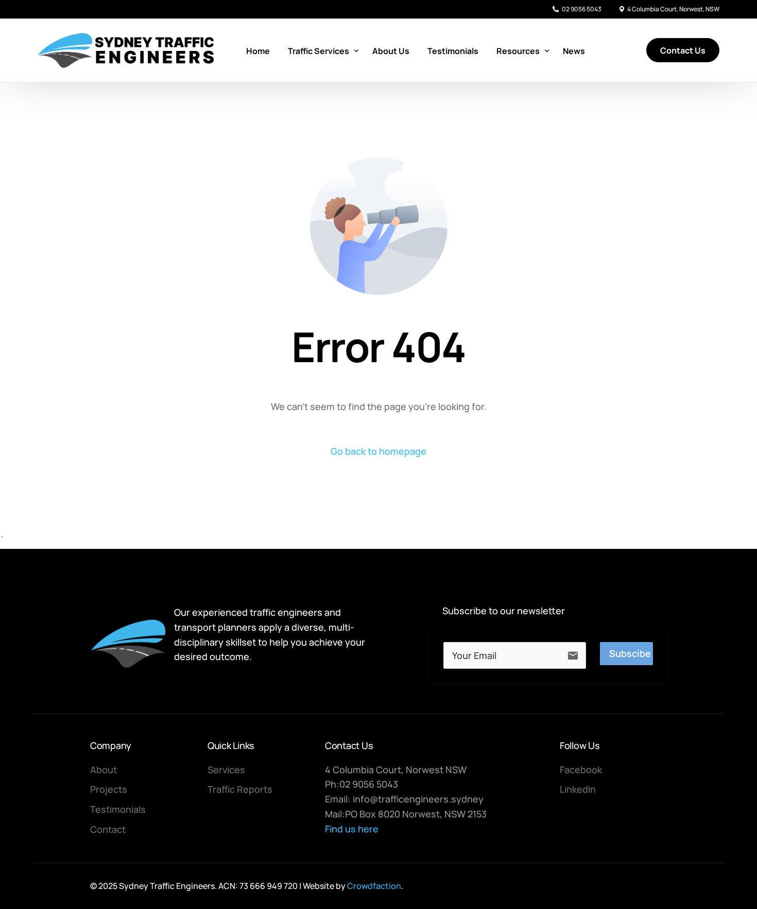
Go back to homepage (378, 451)
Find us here (351, 829)
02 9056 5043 (581, 9)
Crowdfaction (374, 886)
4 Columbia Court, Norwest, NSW (673, 9)
